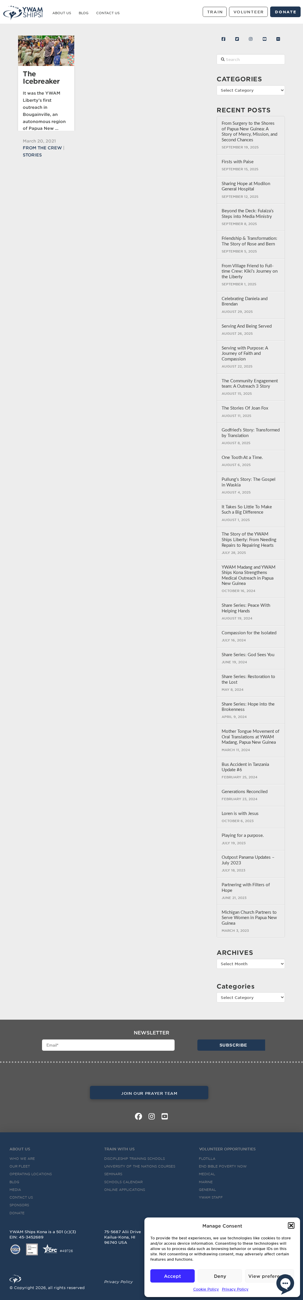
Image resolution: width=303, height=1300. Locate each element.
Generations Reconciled (244, 792)
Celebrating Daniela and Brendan (244, 302)
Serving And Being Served (247, 326)
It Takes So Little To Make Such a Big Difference (247, 510)
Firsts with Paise (238, 162)
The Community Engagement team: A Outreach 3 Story (250, 384)
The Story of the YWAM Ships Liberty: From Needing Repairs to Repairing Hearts (249, 539)
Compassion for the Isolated (249, 633)
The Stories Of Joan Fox (245, 408)
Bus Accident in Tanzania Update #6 (245, 767)
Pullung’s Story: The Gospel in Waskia (248, 482)
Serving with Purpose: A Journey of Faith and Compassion (245, 353)
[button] (291, 1225)
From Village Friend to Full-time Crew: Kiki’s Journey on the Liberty (250, 271)
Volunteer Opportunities (227, 1149)
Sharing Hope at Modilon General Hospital (246, 187)
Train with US (119, 1149)
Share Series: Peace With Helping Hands (246, 608)
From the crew (42, 147)
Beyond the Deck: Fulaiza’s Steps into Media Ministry (248, 214)
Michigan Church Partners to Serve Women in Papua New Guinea (249, 918)
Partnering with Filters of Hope (246, 888)
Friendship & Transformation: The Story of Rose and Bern (249, 241)
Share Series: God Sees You (248, 655)
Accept (172, 1276)
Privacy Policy (235, 1289)
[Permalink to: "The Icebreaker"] (46, 50)
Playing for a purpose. (243, 835)
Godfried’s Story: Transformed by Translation (251, 433)
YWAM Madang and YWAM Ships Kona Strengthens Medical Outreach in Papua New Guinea (248, 575)
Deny (220, 1276)
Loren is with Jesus (240, 813)
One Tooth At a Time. (242, 457)
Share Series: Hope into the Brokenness (248, 707)
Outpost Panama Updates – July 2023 (248, 860)
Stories (32, 154)
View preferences (269, 1276)
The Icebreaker (41, 77)
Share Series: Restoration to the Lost (248, 680)
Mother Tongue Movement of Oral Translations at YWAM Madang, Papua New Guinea (250, 737)
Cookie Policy (206, 1289)
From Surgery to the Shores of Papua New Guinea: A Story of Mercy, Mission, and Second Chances (249, 131)
